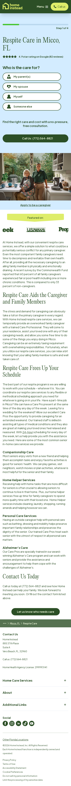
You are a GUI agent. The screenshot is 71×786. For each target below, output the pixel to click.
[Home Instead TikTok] (25, 723)
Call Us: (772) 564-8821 (37, 138)
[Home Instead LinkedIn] (18, 723)
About (7, 692)
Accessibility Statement (14, 768)
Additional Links (14, 705)
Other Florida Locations (15, 739)
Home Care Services (17, 680)
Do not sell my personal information (20, 776)
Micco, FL (15, 623)
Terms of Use (9, 764)
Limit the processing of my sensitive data (23, 780)
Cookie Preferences (13, 772)
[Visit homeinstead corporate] (13, 7)
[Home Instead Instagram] (12, 723)
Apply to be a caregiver (35, 205)
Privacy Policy (9, 760)
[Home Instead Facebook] (5, 723)
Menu (40, 6)
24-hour (27, 432)
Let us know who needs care (35, 611)
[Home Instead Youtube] (31, 723)
